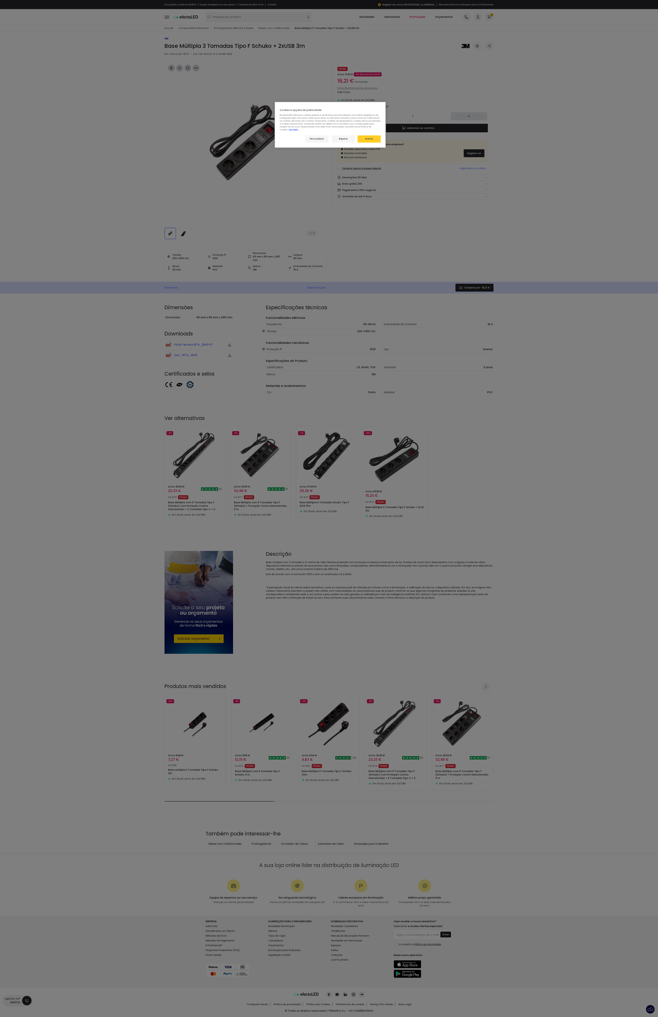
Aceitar (369, 138)
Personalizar (317, 138)
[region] (330, 125)
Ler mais (293, 129)
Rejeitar (343, 138)
